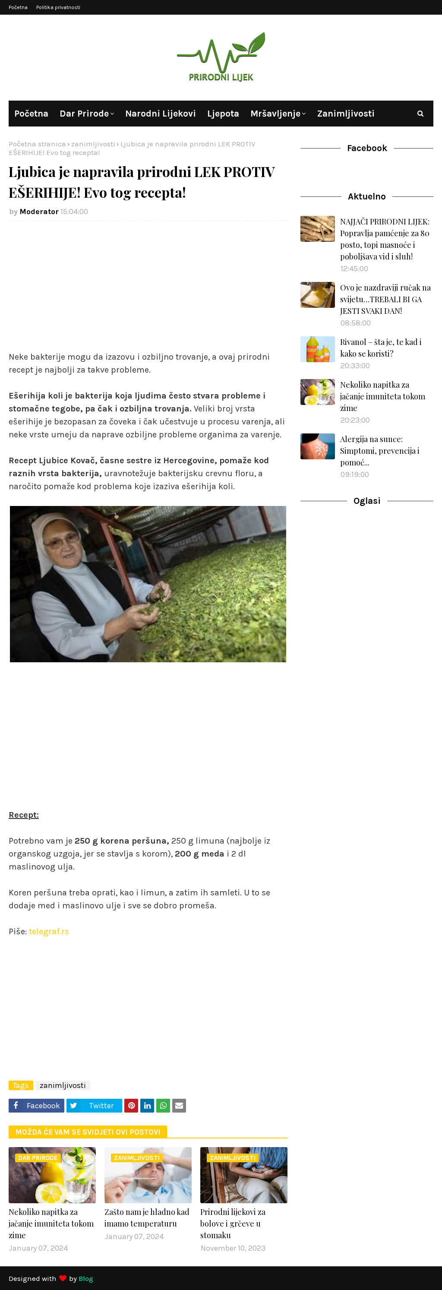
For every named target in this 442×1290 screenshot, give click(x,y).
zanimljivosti (93, 143)
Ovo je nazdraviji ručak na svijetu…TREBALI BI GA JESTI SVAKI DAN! (385, 299)
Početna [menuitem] (31, 113)
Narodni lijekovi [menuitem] (160, 113)
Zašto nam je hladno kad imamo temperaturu (146, 1218)
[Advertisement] (148, 290)
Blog (86, 1278)
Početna (18, 7)
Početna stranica (37, 143)
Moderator (39, 211)
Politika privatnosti (58, 7)
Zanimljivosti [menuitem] (346, 113)
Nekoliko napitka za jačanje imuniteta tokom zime (51, 1223)
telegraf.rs (49, 931)
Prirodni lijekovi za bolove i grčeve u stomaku (232, 1223)
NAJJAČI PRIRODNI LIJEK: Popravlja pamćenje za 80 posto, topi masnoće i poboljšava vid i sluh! (384, 239)
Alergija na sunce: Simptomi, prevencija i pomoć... (380, 451)
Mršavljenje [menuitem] (275, 113)
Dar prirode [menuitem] (84, 113)
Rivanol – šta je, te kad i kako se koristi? (381, 348)
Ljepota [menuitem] (223, 113)
